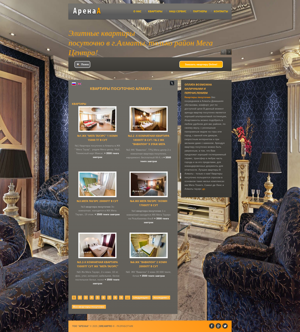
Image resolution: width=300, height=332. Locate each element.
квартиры (89, 11)
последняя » (161, 297)
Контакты (221, 11)
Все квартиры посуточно (88, 306)
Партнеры (200, 11)
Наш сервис (177, 11)
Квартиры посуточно (198, 97)
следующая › (141, 297)
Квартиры (155, 11)
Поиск (85, 64)
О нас (137, 11)
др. (204, 188)
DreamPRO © (107, 326)
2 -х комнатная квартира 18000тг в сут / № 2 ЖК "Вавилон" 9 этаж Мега (148, 140)
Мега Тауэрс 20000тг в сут (97, 201)
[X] (172, 83)
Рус (74, 83)
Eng (79, 83)
